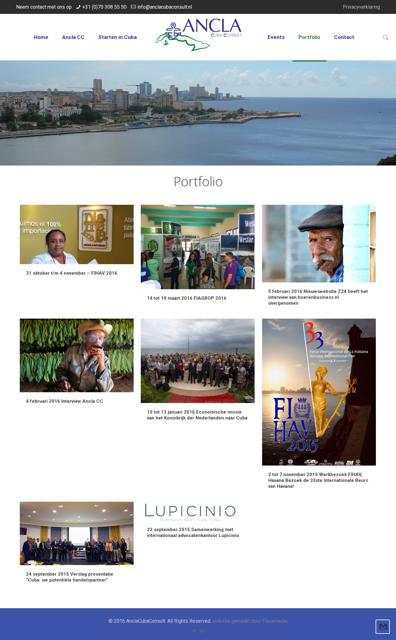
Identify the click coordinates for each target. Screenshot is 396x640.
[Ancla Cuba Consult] (198, 37)
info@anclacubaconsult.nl (164, 7)
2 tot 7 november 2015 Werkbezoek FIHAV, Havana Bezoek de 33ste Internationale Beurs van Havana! (318, 480)
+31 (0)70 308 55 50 (104, 7)
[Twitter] (194, 631)
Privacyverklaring (361, 7)
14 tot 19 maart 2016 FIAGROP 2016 (186, 298)
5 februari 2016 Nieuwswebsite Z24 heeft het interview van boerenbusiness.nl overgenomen (318, 297)
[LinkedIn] (202, 631)
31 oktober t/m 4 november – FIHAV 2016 (71, 273)
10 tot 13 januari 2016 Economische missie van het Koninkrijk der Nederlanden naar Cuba (197, 415)
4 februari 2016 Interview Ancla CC (64, 401)
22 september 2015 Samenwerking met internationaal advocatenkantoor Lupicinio (193, 532)
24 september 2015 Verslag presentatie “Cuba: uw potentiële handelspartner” (69, 577)
